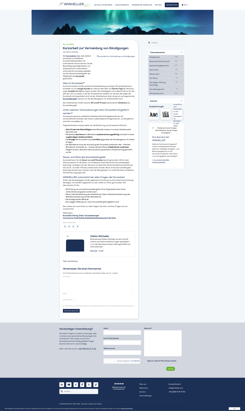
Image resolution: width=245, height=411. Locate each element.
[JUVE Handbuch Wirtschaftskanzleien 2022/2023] (154, 114)
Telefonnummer (109, 348)
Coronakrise (71, 56)
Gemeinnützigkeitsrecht (159, 65)
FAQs (84, 344)
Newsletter (171, 5)
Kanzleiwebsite (122, 5)
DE (185, 5)
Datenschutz (92, 404)
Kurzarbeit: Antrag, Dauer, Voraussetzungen (81, 215)
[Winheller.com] (74, 5)
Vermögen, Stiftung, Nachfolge (157, 83)
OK (234, 408)
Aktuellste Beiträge (103, 5)
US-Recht (153, 78)
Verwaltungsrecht (156, 89)
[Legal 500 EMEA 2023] (166, 114)
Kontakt (158, 5)
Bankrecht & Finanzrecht (159, 61)
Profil (101, 251)
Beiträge (93, 251)
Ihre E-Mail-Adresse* (111, 338)
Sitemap (99, 404)
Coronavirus (72, 261)
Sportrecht (153, 70)
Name (65, 293)
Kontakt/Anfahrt (175, 384)
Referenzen (143, 388)
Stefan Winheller (72, 52)
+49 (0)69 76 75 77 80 (87, 349)
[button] (65, 226)
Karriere (142, 392)
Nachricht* (148, 328)
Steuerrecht (154, 74)
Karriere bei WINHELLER (142, 5)
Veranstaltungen (145, 396)
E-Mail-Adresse (68, 299)
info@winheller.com (176, 388)
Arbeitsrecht (154, 57)
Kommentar (67, 276)
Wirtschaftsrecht (156, 93)
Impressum (84, 404)
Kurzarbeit (80, 76)
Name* (105, 328)
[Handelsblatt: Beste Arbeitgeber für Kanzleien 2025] (178, 114)
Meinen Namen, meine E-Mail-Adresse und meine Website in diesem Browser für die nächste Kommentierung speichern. (99, 306)
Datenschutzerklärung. (127, 408)
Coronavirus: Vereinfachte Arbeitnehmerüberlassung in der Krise (89, 218)
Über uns (142, 384)
